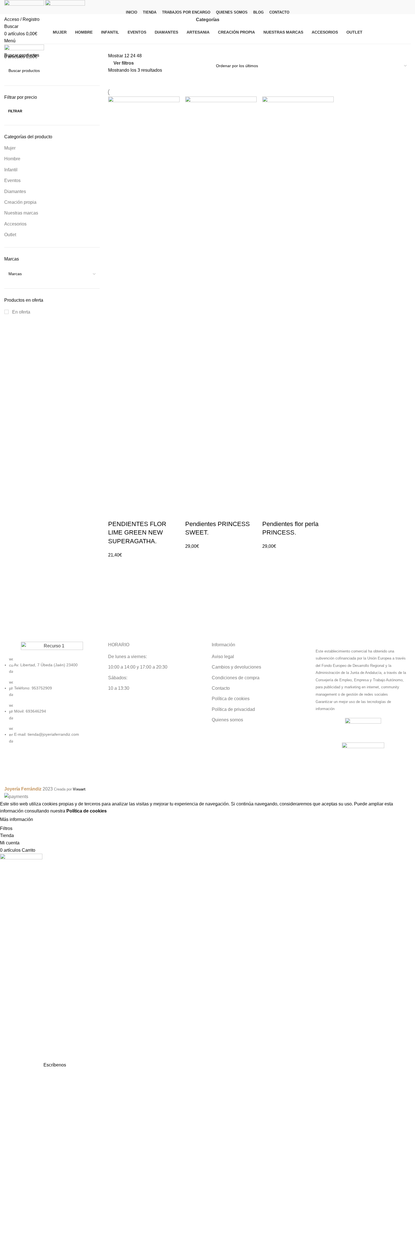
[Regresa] (189, 19)
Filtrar (15, 111)
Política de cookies (231, 698)
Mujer (10, 148)
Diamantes (15, 191)
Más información (16, 819)
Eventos (12, 180)
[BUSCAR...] (93, 70)
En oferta (20, 312)
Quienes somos (227, 719)
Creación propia (20, 202)
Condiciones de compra (235, 677)
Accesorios (15, 224)
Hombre (12, 158)
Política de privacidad (233, 709)
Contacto (221, 688)
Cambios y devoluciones (236, 667)
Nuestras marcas (21, 213)
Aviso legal (223, 656)
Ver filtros (123, 63)
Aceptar (46, 820)
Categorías (207, 19)
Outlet (10, 234)
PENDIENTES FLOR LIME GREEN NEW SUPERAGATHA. (137, 532)
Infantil (11, 169)
